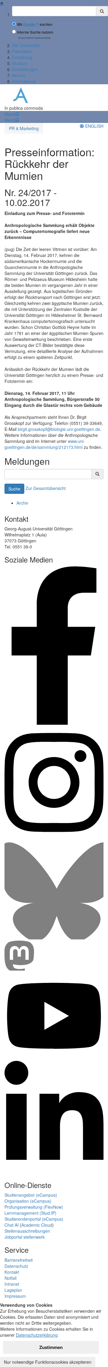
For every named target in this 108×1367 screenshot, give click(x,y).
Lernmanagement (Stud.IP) (30, 1213)
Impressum (15, 1296)
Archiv (22, 503)
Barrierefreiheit (18, 1260)
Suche (14, 489)
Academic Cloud (36, 1225)
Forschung (22, 57)
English (94, 126)
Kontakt (11, 1272)
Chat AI (11, 1225)
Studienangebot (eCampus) (30, 1195)
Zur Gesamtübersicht (46, 488)
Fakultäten (22, 51)
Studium (20, 63)
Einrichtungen (25, 69)
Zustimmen (51, 1347)
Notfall (10, 1278)
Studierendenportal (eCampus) (33, 1219)
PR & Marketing (24, 128)
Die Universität (26, 45)
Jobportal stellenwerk (24, 1237)
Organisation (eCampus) (27, 1201)
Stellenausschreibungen (27, 1231)
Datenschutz (16, 1266)
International (24, 81)
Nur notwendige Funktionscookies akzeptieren (48, 1362)
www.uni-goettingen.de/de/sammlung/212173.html (44, 444)
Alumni (18, 75)
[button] (11, 114)
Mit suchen (34, 24)
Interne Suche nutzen (35, 32)
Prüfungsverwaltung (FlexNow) (33, 1207)
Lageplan (13, 1290)
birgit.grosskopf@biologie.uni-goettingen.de (59, 429)
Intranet (11, 1284)
